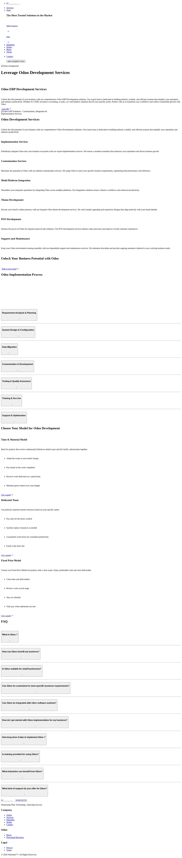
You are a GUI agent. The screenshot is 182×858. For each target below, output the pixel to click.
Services (9, 8)
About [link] (9, 815)
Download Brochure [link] (15, 837)
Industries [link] (10, 820)
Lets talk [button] (5, 109)
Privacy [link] (9, 848)
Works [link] (9, 822)
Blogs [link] (8, 835)
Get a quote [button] (6, 495)
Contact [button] (9, 56)
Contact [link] (9, 824)
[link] (14, 800)
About (9, 52)
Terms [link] (9, 850)
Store (8, 10)
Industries (10, 45)
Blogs (8, 49)
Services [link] (9, 817)
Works (9, 47)
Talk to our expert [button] (9, 269)
